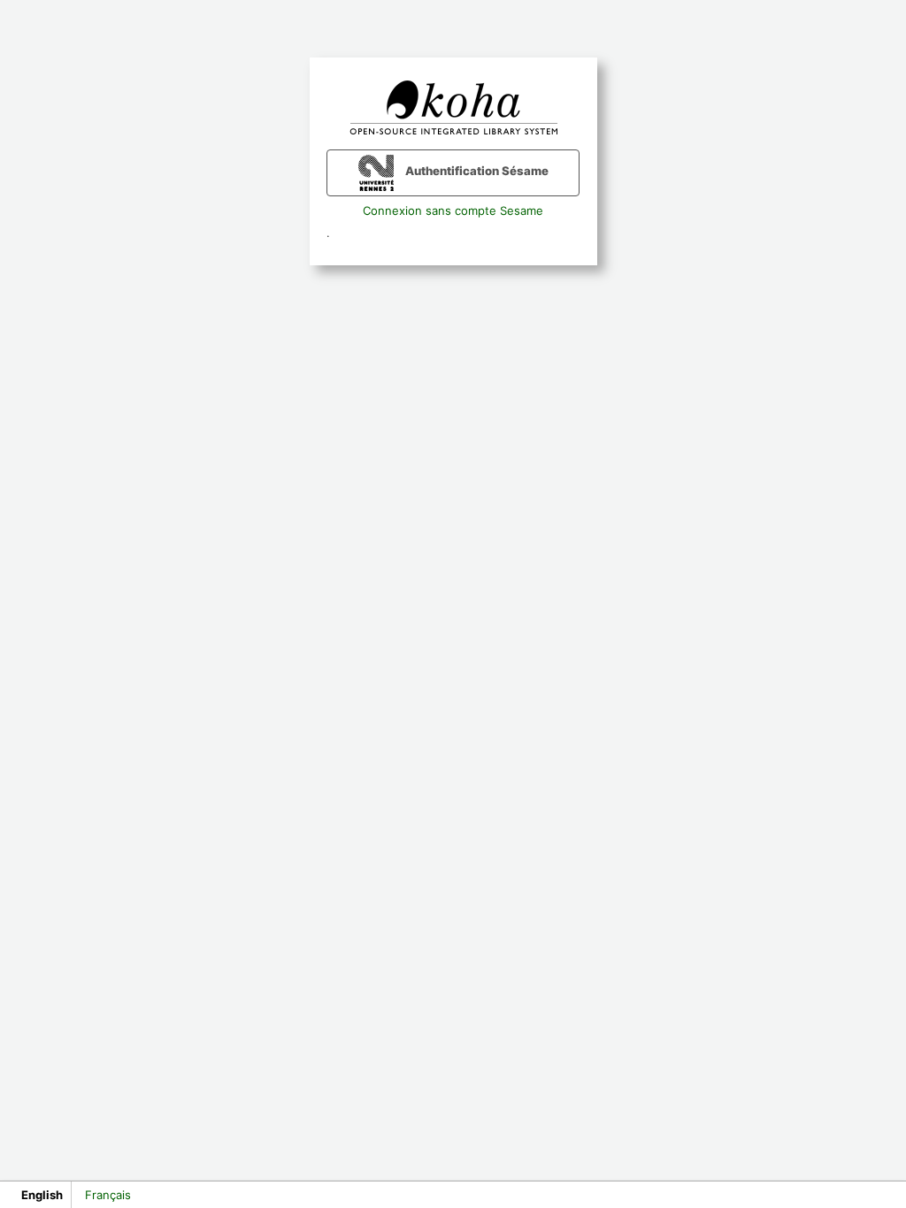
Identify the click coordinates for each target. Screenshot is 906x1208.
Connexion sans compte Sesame (453, 210)
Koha (453, 108)
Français (108, 1195)
